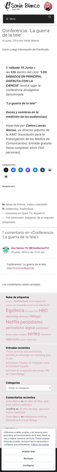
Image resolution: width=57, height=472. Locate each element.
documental (32, 305)
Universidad (31, 340)
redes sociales (20, 334)
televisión (13, 339)
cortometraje (19, 305)
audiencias (12, 208)
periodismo (31, 321)
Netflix (13, 321)
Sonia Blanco (13, 401)
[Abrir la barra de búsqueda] (49, 17)
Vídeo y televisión (37, 204)
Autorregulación (37, 301)
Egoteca (15, 310)
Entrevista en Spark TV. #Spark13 (25, 213)
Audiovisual (26, 208)
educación (44, 305)
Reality (9, 334)
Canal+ (9, 305)
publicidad (42, 328)
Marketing (12, 316)
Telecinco (46, 334)
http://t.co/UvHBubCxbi (20, 268)
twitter (23, 340)
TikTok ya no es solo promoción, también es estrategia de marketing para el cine (28, 355)
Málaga (35, 316)
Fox (36, 311)
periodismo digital (20, 328)
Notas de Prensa (15, 204)
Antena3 (9, 301)
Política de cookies (40, 444)
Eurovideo (29, 311)
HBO (43, 310)
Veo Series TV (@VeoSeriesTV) (30, 248)
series (33, 333)
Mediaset (24, 316)
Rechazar (28, 458)
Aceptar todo (28, 451)
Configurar (28, 465)
